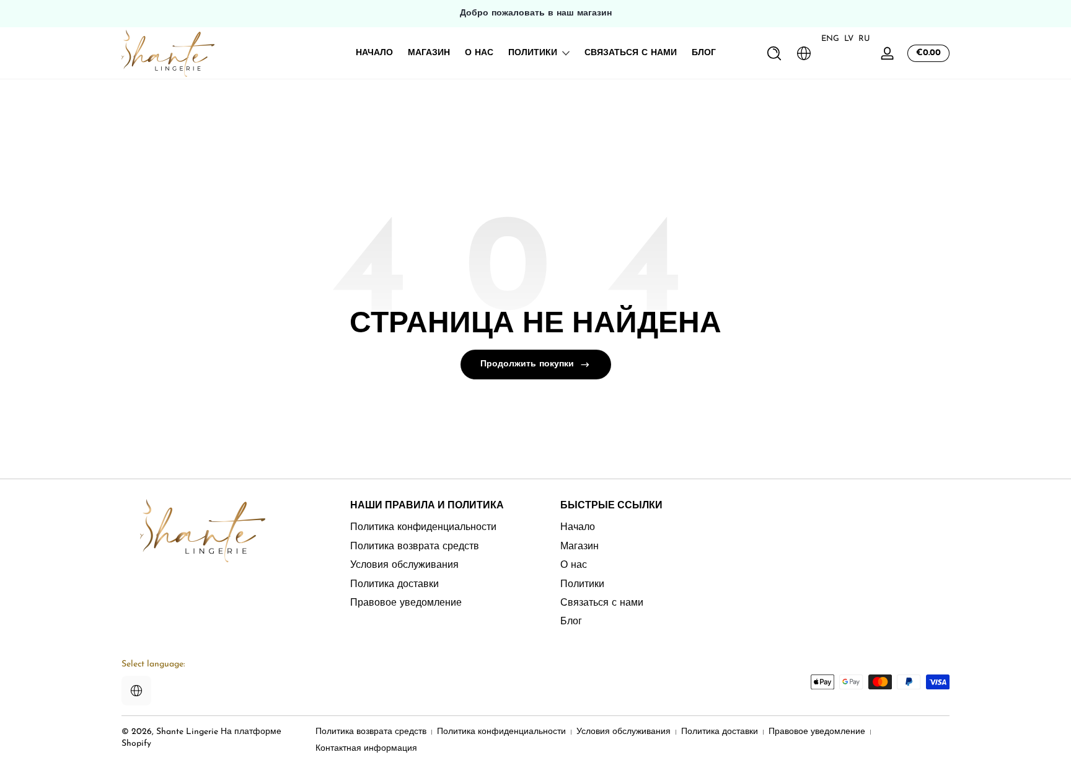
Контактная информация (366, 748)
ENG (830, 39)
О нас (573, 565)
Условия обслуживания (404, 565)
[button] (774, 53)
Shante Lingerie (187, 731)
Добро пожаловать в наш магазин (536, 13)
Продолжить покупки (527, 364)
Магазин (579, 546)
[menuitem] (439, 527)
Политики (532, 53)
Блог (571, 622)
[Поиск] (774, 53)
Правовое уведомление (406, 603)
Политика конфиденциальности (423, 528)
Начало (577, 528)
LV (848, 39)
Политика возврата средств (414, 546)
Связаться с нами (601, 603)
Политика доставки (394, 584)
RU (864, 39)
